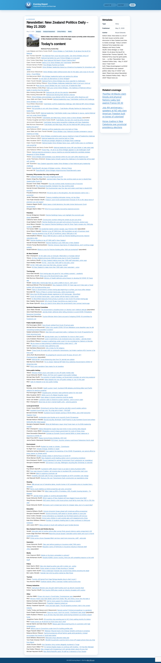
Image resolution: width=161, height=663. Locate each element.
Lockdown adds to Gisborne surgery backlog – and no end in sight (61, 399)
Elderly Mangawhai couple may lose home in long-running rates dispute (62, 429)
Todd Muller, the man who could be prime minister (72, 120)
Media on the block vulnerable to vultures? (55, 555)
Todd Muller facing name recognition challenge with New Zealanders (66, 122)
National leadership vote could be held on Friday (58, 138)
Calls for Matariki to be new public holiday (44, 382)
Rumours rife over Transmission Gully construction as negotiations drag (64, 478)
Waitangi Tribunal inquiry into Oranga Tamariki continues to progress (67, 631)
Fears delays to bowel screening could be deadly (57, 397)
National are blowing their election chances (60, 94)
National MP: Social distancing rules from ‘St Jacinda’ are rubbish (53, 359)
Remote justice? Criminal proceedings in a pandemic (74, 610)
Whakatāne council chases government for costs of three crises (63, 431)
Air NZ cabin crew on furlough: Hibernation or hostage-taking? (59, 256)
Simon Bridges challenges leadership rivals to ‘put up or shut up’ (69, 83)
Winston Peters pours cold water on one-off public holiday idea (53, 373)
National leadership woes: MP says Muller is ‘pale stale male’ (74, 147)
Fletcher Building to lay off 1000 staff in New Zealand (47, 240)
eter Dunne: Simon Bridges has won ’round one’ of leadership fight (59, 85)
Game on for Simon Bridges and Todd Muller (56, 62)
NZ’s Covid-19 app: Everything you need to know (61, 301)
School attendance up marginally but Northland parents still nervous (64, 516)
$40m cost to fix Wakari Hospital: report (55, 395)
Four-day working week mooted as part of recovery (66, 183)
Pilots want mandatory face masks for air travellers (47, 366)
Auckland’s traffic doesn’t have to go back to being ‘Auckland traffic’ (63, 469)
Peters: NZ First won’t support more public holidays (60, 375)
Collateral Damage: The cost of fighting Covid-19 (46, 177)
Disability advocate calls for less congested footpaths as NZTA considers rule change (60, 476)
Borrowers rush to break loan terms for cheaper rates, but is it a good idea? (68, 505)
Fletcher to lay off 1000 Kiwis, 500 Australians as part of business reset (65, 231)
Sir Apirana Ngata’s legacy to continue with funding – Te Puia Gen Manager (69, 647)
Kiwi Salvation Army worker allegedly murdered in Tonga (60, 644)
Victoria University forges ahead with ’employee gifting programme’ (65, 511)
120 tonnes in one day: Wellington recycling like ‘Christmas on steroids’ (69, 462)
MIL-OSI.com (90, 660)
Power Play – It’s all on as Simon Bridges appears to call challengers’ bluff (66, 150)
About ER (108, 5)
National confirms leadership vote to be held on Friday (60, 129)
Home (133, 5)
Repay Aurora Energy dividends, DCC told (52, 438)
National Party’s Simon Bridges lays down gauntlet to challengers (63, 81)
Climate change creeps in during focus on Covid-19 (53, 456)
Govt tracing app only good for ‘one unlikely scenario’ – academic (61, 273)
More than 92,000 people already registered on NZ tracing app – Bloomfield (55, 294)
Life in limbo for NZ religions (55, 348)
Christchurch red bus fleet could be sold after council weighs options (63, 408)
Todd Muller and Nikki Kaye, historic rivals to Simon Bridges (62, 117)
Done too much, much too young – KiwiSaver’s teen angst (66, 612)
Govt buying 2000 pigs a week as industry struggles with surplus (63, 590)
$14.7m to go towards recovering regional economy (62, 209)
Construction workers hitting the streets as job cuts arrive (62, 219)
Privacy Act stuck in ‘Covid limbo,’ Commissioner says (55, 596)
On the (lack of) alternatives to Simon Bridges (54, 78)
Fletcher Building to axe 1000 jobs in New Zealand (62, 242)
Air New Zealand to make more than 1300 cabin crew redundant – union (55, 267)
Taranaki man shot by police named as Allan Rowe (56, 573)
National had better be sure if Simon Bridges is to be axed (60, 58)
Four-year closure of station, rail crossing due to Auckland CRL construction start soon (59, 471)
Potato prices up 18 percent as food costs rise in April (48, 621)
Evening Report (40, 4)
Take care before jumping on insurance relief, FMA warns (62, 544)
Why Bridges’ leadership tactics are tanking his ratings (60, 76)
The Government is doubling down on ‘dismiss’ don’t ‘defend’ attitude (64, 309)
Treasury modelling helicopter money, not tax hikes (63, 197)
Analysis (38, 31)
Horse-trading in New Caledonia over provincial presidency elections (114, 124)
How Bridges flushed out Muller (53, 65)
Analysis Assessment (49, 31)
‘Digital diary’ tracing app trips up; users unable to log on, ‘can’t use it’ (54, 283)
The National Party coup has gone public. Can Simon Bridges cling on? (65, 56)
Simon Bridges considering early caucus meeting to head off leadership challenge (68, 136)
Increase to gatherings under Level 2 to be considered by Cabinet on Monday (67, 341)
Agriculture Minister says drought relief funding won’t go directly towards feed (58, 588)
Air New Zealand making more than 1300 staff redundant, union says (64, 260)
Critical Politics (61, 31)
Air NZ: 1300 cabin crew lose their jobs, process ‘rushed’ (49, 265)
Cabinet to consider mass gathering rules (45, 346)
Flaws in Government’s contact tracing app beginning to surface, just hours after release (61, 289)
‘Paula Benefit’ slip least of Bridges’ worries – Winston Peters (52, 168)
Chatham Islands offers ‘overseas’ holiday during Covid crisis (61, 581)
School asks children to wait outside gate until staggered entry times (65, 518)
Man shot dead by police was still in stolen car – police (58, 566)
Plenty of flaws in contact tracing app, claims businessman (55, 292)
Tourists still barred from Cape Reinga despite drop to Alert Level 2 (54, 579)
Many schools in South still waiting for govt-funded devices (59, 525)
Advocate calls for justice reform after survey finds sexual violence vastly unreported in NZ (62, 531)
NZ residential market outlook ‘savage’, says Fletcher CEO (58, 229)
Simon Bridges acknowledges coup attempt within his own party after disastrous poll (60, 97)
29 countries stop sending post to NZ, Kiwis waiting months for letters (67, 619)
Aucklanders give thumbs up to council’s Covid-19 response (58, 417)
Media (70, 31)
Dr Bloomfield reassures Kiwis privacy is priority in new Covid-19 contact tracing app (60, 299)
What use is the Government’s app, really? (54, 276)
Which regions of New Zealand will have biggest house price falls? (65, 498)
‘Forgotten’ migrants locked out (57, 603)
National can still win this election (57, 92)
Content (121, 5)
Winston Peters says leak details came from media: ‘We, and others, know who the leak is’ (60, 598)
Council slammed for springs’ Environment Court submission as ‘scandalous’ (68, 460)
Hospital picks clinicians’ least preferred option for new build (62, 393)
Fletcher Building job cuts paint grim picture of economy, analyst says (65, 222)
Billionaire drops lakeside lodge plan (57, 638)
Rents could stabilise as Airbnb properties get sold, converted (50, 489)
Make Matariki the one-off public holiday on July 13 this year (65, 379)
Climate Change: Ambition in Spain (48, 449)
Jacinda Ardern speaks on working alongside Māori (50, 496)
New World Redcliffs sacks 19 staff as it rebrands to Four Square (64, 651)
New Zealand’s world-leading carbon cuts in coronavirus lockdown (63, 458)
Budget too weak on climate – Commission (55, 446)
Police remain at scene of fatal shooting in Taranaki (57, 568)
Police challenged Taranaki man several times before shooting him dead (65, 571)
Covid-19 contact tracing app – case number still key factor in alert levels (54, 296)
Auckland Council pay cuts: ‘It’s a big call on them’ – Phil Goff (50, 410)
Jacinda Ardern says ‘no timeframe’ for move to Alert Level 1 (64, 336)
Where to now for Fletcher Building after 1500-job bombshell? (57, 249)
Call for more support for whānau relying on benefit (64, 601)
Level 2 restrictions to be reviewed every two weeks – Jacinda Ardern (68, 339)
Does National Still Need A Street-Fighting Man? (60, 60)
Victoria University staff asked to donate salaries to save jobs (66, 513)
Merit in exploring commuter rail (46, 473)
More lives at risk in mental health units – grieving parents (58, 402)
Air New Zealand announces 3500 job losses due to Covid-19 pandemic (55, 258)
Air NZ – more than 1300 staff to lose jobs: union (58, 262)
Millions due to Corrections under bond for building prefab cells (52, 628)
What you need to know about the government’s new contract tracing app (65, 303)
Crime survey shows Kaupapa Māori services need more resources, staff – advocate (58, 538)
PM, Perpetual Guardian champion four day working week (55, 186)
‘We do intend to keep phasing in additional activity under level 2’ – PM (53, 343)
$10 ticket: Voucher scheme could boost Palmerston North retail (72, 440)
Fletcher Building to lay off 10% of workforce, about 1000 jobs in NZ (54, 233)
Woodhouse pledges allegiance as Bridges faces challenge (61, 140)
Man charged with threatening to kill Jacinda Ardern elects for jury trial (64, 649)
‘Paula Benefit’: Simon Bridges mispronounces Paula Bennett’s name (58, 170)
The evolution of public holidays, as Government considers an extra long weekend (68, 377)
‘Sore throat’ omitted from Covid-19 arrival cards (58, 325)
